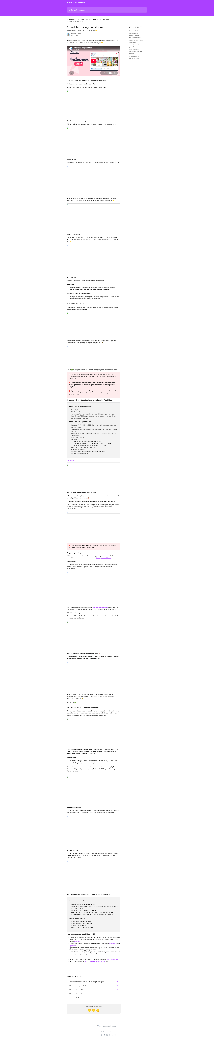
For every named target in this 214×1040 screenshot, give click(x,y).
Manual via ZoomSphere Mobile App (136, 41)
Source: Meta (70, 460)
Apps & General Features (84, 19)
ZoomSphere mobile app (103, 558)
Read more (77, 942)
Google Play (113, 944)
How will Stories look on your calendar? (135, 46)
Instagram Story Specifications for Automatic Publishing (135, 35)
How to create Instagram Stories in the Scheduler (136, 27)
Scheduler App (97, 19)
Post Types (106, 19)
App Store (72, 946)
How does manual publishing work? (134, 57)
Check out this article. (113, 959)
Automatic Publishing (135, 31)
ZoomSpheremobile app (100, 607)
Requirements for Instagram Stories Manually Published (137, 51)
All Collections (71, 19)
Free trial (101, 1032)
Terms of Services (110, 1032)
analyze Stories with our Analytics (95, 961)
